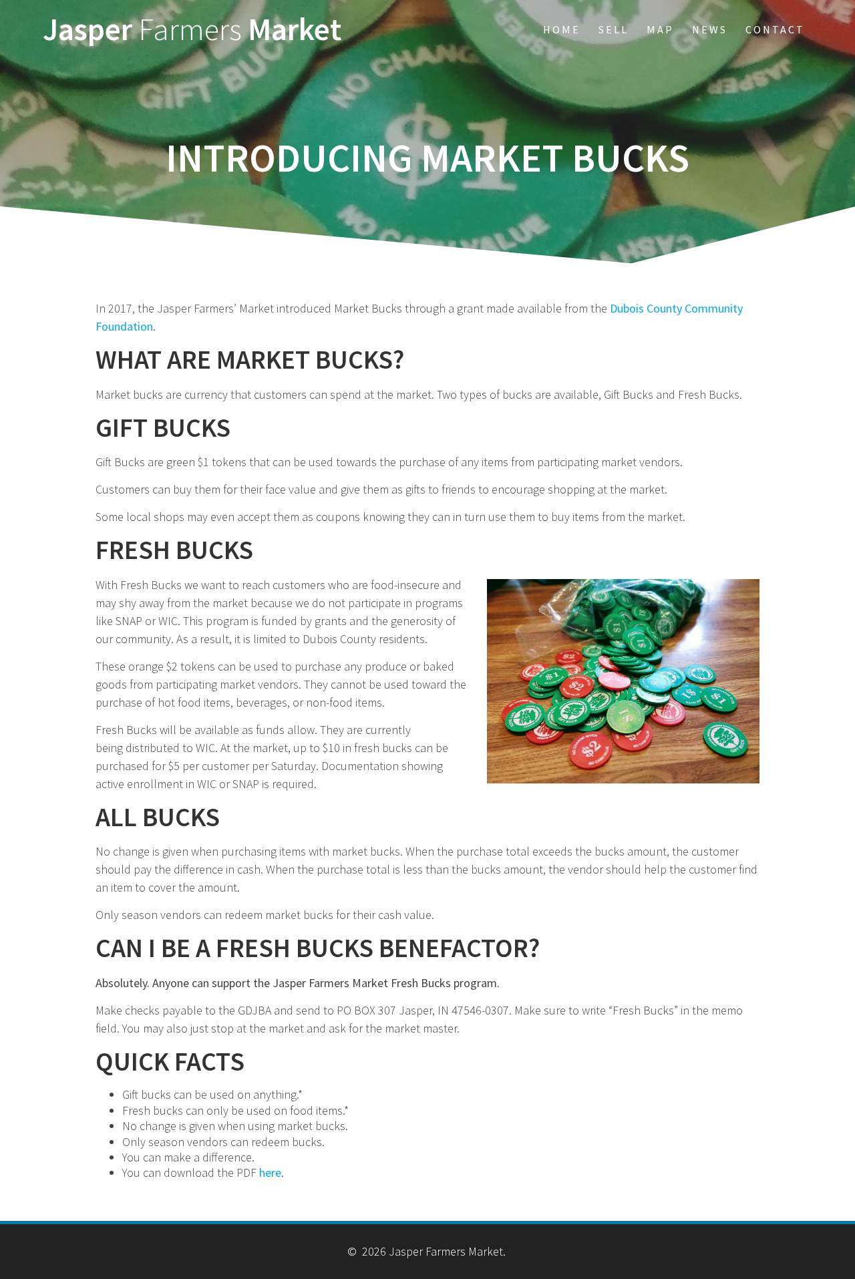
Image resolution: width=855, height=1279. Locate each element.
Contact (775, 29)
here (270, 1172)
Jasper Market (192, 29)
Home (561, 29)
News (709, 29)
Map (660, 29)
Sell (613, 29)
